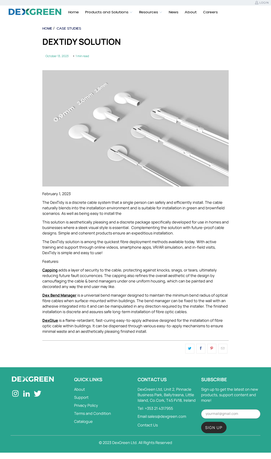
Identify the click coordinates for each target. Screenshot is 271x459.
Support (81, 397)
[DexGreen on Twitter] (38, 394)
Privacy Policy (86, 405)
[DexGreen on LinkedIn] (27, 394)
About (79, 389)
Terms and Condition (92, 413)
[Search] (257, 12)
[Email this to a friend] (222, 348)
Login (264, 2)
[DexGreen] (34, 12)
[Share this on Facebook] (200, 348)
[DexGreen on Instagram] (16, 394)
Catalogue (83, 421)
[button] (109, 12)
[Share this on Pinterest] (211, 348)
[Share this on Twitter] (189, 348)
